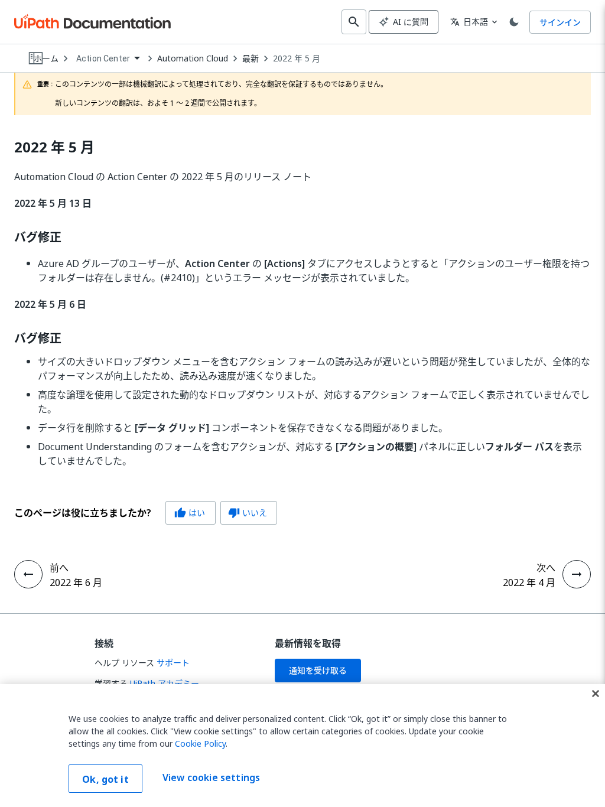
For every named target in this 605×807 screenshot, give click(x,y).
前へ (59, 568)
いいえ (247, 512)
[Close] (595, 693)
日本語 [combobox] (469, 21)
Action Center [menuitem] (103, 58)
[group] (145, 513)
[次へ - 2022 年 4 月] (576, 574)
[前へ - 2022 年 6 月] (28, 574)
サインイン (560, 22)
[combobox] (108, 59)
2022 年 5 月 (296, 58)
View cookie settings (211, 777)
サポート (173, 662)
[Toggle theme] (514, 22)
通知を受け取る (318, 670)
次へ (545, 568)
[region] (302, 745)
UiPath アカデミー (164, 683)
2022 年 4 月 (529, 582)
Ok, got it (105, 779)
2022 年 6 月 (76, 582)
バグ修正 (37, 237)
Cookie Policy (200, 743)
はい (189, 512)
